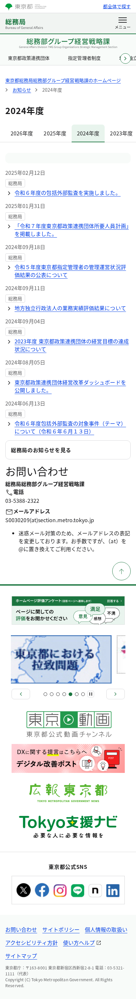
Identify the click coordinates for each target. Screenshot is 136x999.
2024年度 (88, 133)
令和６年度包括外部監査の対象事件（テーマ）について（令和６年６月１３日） (70, 427)
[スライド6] (77, 694)
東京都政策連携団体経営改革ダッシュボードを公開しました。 (70, 386)
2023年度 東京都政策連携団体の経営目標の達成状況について (72, 345)
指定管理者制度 (84, 58)
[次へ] (115, 694)
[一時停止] (90, 694)
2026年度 (22, 133)
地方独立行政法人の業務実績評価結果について (70, 308)
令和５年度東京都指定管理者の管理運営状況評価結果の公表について (70, 271)
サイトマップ (21, 956)
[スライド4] (64, 694)
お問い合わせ (21, 929)
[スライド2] (51, 694)
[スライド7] (83, 694)
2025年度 (55, 133)
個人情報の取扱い (106, 929)
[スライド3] (58, 694)
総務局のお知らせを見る (41, 450)
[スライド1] (45, 694)
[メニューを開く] (123, 24)
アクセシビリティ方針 (31, 942)
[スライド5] (70, 694)
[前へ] (21, 694)
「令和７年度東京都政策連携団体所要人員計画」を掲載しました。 (72, 230)
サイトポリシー (61, 929)
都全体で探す (117, 6)
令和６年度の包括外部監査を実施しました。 (68, 193)
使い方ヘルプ (79, 942)
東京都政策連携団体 (29, 58)
